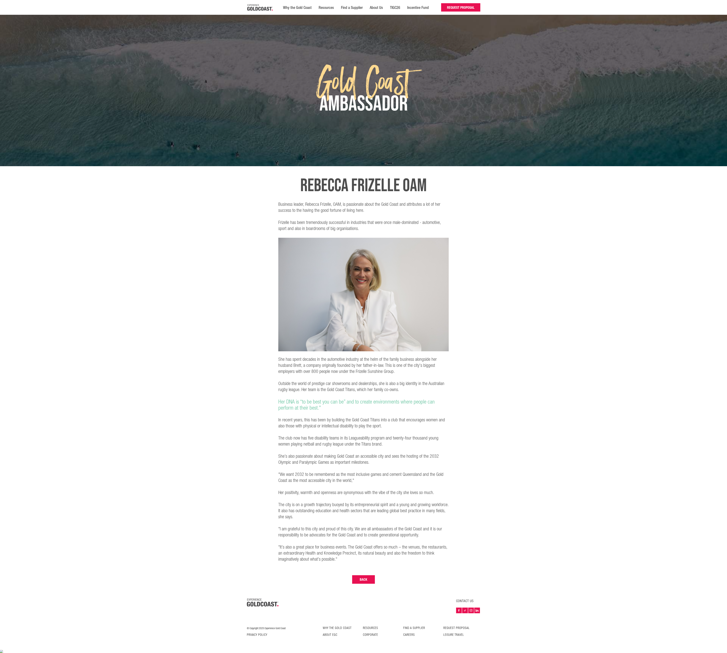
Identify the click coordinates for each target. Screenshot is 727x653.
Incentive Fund (418, 7)
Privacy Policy (257, 635)
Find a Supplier (352, 7)
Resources (326, 7)
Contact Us (465, 601)
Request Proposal (456, 628)
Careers (409, 635)
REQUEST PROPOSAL (460, 7)
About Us (376, 7)
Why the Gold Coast (297, 7)
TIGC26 (395, 7)
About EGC (330, 635)
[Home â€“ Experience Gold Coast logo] (260, 7)
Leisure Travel (453, 635)
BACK (363, 579)
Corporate (370, 635)
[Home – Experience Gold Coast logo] (263, 602)
